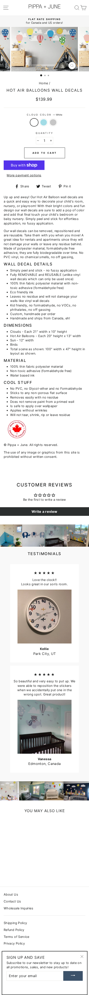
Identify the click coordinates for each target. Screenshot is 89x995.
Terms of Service (16, 937)
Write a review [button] (44, 511)
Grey (53, 122)
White (34, 122)
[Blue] (11, 871)
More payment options (24, 175)
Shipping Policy (15, 923)
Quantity (44, 133)
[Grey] (16, 871)
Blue (44, 122)
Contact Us (12, 901)
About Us (11, 894)
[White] (6, 871)
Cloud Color (44, 114)
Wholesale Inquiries (18, 908)
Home (43, 83)
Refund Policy (14, 930)
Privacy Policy (14, 943)
